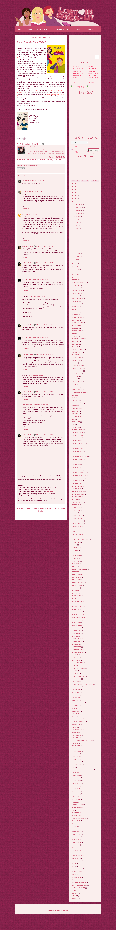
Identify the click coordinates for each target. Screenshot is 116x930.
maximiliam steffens (78, 703)
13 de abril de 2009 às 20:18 (39, 337)
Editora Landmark (78, 459)
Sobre (29, 29)
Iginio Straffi (76, 561)
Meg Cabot (53, 159)
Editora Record (77, 486)
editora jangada (77, 454)
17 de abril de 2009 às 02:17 (44, 392)
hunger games (76, 555)
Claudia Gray (76, 387)
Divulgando (76, 411)
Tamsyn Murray (77, 861)
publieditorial (76, 775)
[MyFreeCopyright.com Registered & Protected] (77, 152)
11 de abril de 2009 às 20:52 (33, 191)
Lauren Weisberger (78, 652)
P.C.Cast (74, 748)
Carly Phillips (76, 357)
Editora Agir (76, 427)
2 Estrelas (75, 269)
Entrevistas (78, 29)
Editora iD (75, 446)
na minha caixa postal (78, 721)
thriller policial (77, 871)
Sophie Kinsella (77, 842)
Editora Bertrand (77, 432)
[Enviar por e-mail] (17, 168)
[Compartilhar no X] (21, 168)
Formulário (49, 491)
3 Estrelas (75, 274)
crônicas (75, 395)
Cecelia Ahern (76, 373)
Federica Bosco (77, 515)
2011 (75, 195)
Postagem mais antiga (55, 508)
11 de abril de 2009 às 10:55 (36, 180)
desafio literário (77, 403)
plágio (74, 767)
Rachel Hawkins (77, 783)
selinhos (75, 826)
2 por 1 (74, 82)
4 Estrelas (75, 277)
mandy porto (76, 689)
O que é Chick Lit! (43, 29)
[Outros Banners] (93, 153)
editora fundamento (78, 443)
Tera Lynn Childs (77, 869)
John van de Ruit (77, 604)
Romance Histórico (78, 804)
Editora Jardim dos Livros (80, 456)
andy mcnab (76, 296)
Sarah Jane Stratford (79, 818)
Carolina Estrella (78, 368)
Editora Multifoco (78, 467)
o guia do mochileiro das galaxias (82, 740)
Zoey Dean (75, 898)
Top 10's (75, 78)
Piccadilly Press (77, 764)
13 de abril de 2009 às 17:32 (44, 325)
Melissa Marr (76, 711)
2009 (75, 201)
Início (20, 29)
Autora (86, 43)
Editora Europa (77, 440)
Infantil (74, 566)
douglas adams (77, 416)
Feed (83, 53)
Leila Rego (75, 654)
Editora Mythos (77, 470)
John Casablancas (78, 601)
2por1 (74, 272)
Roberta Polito (77, 796)
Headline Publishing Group (80, 539)
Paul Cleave (76, 754)
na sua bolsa (76, 724)
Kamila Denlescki (77, 612)
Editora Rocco (76, 488)
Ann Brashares (77, 304)
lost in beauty (76, 679)
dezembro (79, 204)
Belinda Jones (76, 325)
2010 (75, 198)
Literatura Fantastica (79, 668)
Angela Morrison (77, 298)
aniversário (76, 301)
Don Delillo (76, 413)
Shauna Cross (76, 834)
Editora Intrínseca (78, 451)
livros (47, 159)
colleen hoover (77, 389)
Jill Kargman (76, 588)
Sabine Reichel (76, 813)
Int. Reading (76, 80)
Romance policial (77, 807)
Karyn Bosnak (76, 620)
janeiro (78, 260)
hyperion (75, 558)
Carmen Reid (76, 360)
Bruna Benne (76, 344)
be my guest (76, 320)
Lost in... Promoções (82, 245)
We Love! (91, 66)
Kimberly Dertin (77, 625)
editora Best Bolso (78, 435)
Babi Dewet (75, 312)
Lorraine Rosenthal (78, 676)
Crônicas (91, 80)
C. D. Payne (75, 347)
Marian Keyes (76, 692)
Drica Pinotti (76, 422)
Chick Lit (35, 159)
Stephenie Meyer (77, 850)
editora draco (76, 438)
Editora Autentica (77, 430)
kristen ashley (77, 628)
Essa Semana (76, 507)
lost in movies (76, 681)
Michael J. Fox (76, 713)
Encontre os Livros (62, 29)
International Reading (79, 569)
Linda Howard (76, 660)
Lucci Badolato (27, 404)
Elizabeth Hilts (77, 497)
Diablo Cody (76, 405)
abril (77, 228)
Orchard (75, 743)
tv (73, 879)
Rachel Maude (76, 788)
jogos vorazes (77, 596)
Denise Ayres (76, 400)
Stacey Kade (76, 847)
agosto (78, 216)
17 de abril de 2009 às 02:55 (44, 435)
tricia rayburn (76, 877)
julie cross (76, 609)
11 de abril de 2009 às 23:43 (44, 246)
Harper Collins (77, 537)
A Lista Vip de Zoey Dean (83, 231)
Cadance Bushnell (78, 349)
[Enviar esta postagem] (42, 144)
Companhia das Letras (79, 392)
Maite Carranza (77, 687)
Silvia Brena (76, 839)
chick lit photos (77, 381)
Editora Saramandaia (78, 491)
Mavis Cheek (76, 700)
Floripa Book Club (85, 170)
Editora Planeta (77, 480)
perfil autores (77, 762)
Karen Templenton (78, 614)
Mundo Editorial (77, 719)
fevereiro (79, 256)
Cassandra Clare (77, 371)
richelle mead (76, 791)
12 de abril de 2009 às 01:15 (44, 263)
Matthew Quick (76, 697)
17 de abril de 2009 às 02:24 (41, 404)
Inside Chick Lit (77, 69)
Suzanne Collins (77, 855)
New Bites (75, 727)
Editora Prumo (76, 483)
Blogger (66, 910)
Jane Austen (76, 572)
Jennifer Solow (77, 585)
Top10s (74, 874)
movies (74, 716)
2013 (75, 189)
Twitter (73, 53)
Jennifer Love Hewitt (78, 582)
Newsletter (87, 53)
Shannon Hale (76, 831)
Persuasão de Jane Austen (84, 239)
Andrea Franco (77, 293)
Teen (59, 159)
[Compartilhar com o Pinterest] (24, 168)
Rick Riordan (76, 794)
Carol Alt (75, 363)
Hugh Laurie (76, 553)
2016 (75, 183)
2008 (75, 263)
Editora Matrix (76, 464)
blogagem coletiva (78, 339)
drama (74, 419)
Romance (75, 802)
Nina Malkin (75, 732)
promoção (75, 772)
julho (77, 219)
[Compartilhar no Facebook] (23, 168)
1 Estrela (28, 159)
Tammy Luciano (76, 858)
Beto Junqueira (77, 331)
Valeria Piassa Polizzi (78, 888)
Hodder (74, 545)
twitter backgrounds (79, 882)
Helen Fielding (76, 542)
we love (74, 896)
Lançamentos (92, 69)
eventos (75, 513)
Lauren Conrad (77, 641)
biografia (75, 336)
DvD (73, 424)
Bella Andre (76, 328)
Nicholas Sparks (77, 729)
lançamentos (76, 630)
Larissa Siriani (76, 633)
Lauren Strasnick (77, 649)
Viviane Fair (75, 893)
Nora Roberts (76, 735)
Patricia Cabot (76, 751)
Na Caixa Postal (77, 73)
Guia (73, 531)
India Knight (76, 563)
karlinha (25, 180)
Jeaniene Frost (77, 577)
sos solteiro (76, 845)
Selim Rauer (76, 823)
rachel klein (76, 786)
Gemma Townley (77, 529)
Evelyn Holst (76, 510)
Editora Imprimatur (78, 448)
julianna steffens (78, 606)
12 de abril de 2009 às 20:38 (39, 279)
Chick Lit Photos (94, 73)
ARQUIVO (85, 181)
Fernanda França (77, 521)
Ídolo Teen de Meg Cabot (83, 242)
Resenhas (75, 66)
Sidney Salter (76, 837)
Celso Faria (75, 376)
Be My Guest (92, 75)
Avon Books (75, 306)
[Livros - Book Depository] (77, 87)
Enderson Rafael (77, 502)
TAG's (95, 181)
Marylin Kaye (76, 695)
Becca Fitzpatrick (77, 322)
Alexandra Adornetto (79, 282)
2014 (75, 186)
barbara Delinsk (77, 317)
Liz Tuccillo (76, 673)
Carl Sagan (75, 355)
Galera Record (77, 526)
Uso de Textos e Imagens (79, 885)
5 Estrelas (75, 280)
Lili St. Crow (76, 657)
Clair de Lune (26, 279)
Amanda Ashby (76, 288)
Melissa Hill (76, 708)
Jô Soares (75, 593)
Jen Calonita (76, 580)
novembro (79, 207)
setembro (79, 213)
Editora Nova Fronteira (79, 472)
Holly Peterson (77, 547)
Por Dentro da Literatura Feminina (83, 770)
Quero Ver (92, 82)
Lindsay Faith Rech (78, 663)
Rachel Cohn (76, 778)
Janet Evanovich (77, 574)
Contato (91, 29)
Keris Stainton (76, 622)
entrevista (75, 505)
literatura (42, 159)
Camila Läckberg (77, 352)
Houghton (75, 550)
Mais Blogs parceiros (85, 161)
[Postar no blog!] (19, 168)
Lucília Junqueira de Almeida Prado (83, 684)
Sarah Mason (76, 821)
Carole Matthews (77, 365)
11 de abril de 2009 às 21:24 (32, 214)
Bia (23, 191)
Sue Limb (74, 853)
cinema (74, 384)
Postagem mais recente (27, 508)
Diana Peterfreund (78, 408)
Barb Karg (75, 314)
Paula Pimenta (76, 759)
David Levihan (76, 397)
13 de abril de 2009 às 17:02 (37, 296)
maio (77, 225)
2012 (75, 192)
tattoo (74, 863)
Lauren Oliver (76, 647)
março (78, 253)
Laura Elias (75, 636)
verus (74, 890)
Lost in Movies (93, 78)
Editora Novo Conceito (79, 475)
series (74, 829)
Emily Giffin (75, 499)
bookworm (75, 341)
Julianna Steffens (26, 144)
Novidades (91, 71)
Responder (25, 186)
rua (73, 810)
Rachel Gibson (76, 780)
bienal (74, 333)
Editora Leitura (77, 462)
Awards (74, 309)
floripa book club (77, 523)
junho (77, 222)
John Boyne (75, 598)
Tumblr (92, 53)
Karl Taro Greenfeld (78, 617)
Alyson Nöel (76, 285)
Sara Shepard (76, 815)
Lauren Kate (76, 644)
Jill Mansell (76, 590)
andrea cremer (77, 290)
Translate (76, 146)
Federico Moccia (77, 518)
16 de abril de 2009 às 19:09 (37, 375)
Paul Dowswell (77, 756)
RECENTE (75, 181)
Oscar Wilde (76, 746)
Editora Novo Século (78, 478)
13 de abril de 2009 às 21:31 (44, 354)
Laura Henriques (77, 638)
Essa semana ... (77, 75)
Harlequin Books (77, 534)
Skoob (97, 53)
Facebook (78, 53)
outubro (78, 210)
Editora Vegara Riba (78, 494)
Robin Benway (76, 799)
